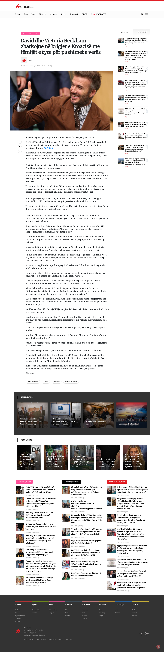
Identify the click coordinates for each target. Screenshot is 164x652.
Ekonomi (42, 14)
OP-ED (85, 14)
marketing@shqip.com (38, 635)
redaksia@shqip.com (30, 633)
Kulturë (63, 14)
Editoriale (134, 613)
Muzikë (67, 615)
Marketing (102, 613)
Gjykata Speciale (20, 615)
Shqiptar (34, 613)
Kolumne (134, 615)
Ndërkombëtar (36, 610)
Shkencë (117, 613)
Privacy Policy (69, 639)
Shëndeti (84, 615)
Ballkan (17, 610)
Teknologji (74, 14)
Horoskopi (85, 610)
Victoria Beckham (71, 382)
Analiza (134, 610)
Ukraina (17, 621)
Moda (83, 613)
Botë (16, 613)
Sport (26, 14)
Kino (66, 610)
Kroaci (46, 382)
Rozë (33, 14)
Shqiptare (18, 618)
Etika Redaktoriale (41, 639)
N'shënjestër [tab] (142, 32)
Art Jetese (53, 14)
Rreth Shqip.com (28, 639)
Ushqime (84, 618)
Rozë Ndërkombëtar (30, 34)
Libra (66, 613)
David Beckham (32, 382)
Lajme (17, 14)
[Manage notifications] (158, 647)
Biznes (101, 610)
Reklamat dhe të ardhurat (56, 639)
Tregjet (101, 615)
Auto (116, 610)
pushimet (57, 382)
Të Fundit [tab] (124, 32)
